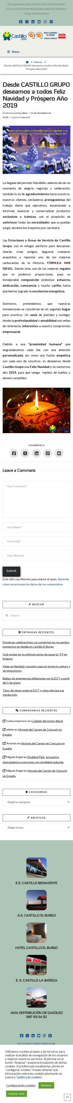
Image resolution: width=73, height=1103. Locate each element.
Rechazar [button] (46, 1085)
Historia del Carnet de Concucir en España (32, 732)
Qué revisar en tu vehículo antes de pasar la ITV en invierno (35, 656)
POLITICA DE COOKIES (44, 4)
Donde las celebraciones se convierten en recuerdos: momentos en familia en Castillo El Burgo (36, 644)
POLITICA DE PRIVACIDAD (29, 8)
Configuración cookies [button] (20, 1085)
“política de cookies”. (29, 1077)
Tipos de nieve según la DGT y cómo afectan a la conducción (33, 692)
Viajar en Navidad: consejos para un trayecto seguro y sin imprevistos (36, 668)
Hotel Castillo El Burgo (36, 948)
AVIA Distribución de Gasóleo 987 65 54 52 (37, 1015)
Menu (15, 51)
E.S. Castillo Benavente (36, 883)
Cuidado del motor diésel (47, 721)
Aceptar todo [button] (17, 1093)
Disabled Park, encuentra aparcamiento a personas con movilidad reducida (33, 759)
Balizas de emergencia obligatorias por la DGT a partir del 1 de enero (36, 680)
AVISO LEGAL (49, 1043)
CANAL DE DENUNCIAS (36, 13)
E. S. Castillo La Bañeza (36, 980)
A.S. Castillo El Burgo (36, 915)
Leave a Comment (20, 117)
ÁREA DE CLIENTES (55, 8)
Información (11, 113)
